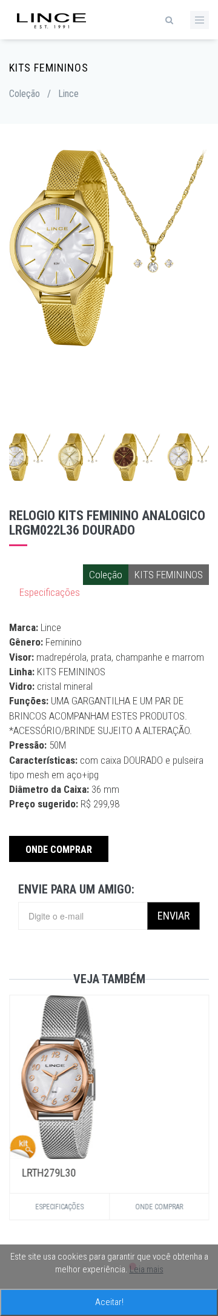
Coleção (24, 93)
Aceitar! (109, 1302)
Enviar (173, 915)
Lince (68, 93)
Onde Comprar (58, 849)
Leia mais (147, 1269)
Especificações (49, 592)
